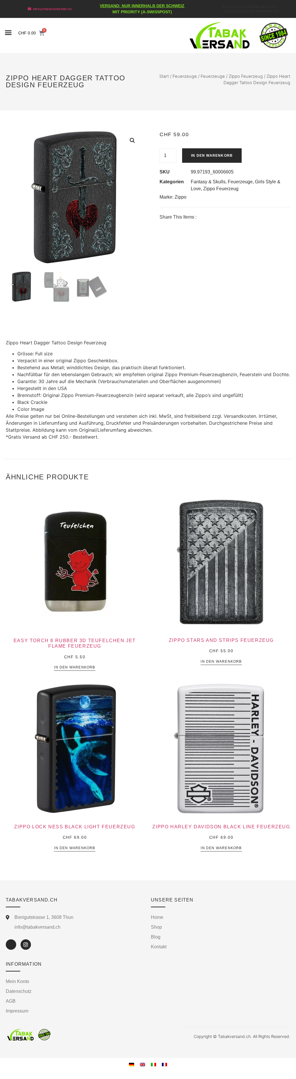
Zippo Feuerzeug (246, 76)
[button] (8, 32)
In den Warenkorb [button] (74, 667)
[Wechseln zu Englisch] (142, 1064)
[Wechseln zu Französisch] (164, 1064)
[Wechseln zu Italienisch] (153, 1064)
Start (164, 76)
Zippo (180, 197)
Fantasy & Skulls (208, 181)
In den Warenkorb (212, 156)
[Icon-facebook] (11, 944)
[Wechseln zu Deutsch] (131, 1064)
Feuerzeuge (185, 76)
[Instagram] (26, 944)
